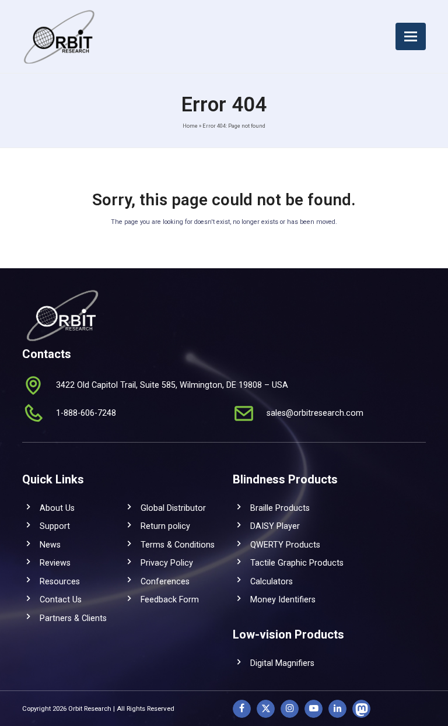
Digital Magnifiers (282, 663)
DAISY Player (275, 526)
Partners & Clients (73, 618)
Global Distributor (173, 508)
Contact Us (61, 599)
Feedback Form (170, 599)
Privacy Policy (167, 562)
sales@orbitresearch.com (315, 413)
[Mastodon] (361, 709)
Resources (60, 581)
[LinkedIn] (337, 709)
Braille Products (280, 508)
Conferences (165, 581)
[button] (411, 36)
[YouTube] (313, 709)
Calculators (271, 581)
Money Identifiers (283, 599)
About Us (57, 508)
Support (55, 526)
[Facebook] (242, 709)
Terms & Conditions (178, 544)
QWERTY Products (285, 544)
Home (190, 125)
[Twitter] (266, 709)
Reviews (55, 562)
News (50, 544)
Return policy (165, 526)
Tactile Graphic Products (297, 562)
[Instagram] (290, 709)
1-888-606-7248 (86, 413)
